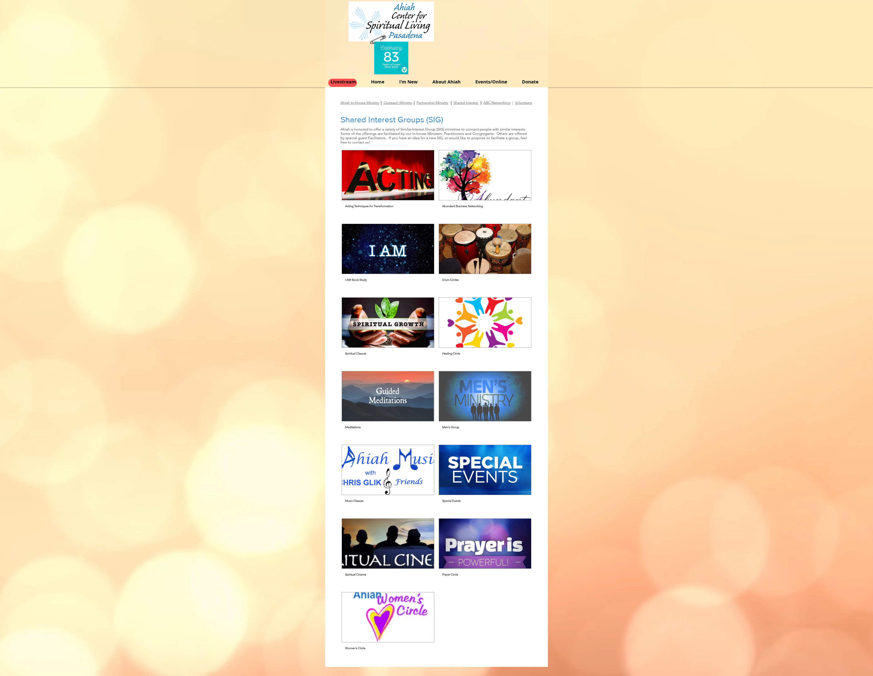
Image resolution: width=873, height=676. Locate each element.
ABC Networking (496, 103)
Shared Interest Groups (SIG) (392, 119)
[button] (388, 184)
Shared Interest (466, 103)
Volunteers (523, 103)
